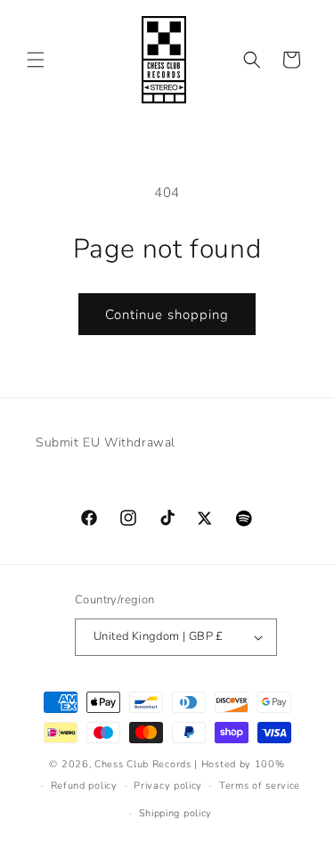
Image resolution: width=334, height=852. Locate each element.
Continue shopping (167, 315)
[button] (35, 59)
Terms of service (259, 785)
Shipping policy (176, 813)
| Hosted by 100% (239, 764)
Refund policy (84, 785)
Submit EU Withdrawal (105, 442)
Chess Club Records (142, 764)
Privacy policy (168, 785)
